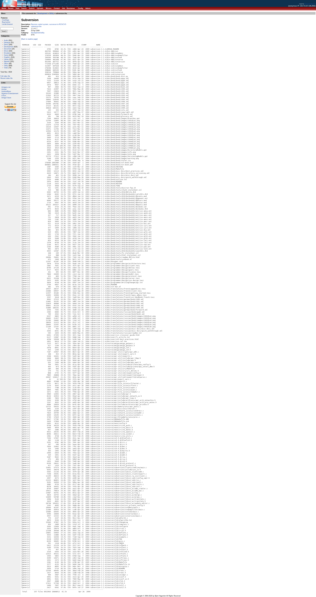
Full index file (5, 76)
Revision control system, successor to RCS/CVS (48, 24)
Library (6, 59)
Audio (6, 40)
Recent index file (6, 78)
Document (7, 49)
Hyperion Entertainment (9, 93)
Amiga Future (6, 98)
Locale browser (6, 24)
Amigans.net (5, 87)
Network (7, 61)
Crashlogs (4, 20)
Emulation (7, 53)
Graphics (7, 57)
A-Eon (3, 95)
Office (6, 63)
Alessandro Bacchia (310, 3)
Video (6, 68)
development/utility (37, 33)
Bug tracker (5, 22)
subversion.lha (36, 26)
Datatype (7, 42)
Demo (6, 45)
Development (8, 47)
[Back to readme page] (29, 39)
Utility (6, 66)
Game (6, 55)
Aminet (4, 89)
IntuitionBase (6, 91)
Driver (6, 51)
